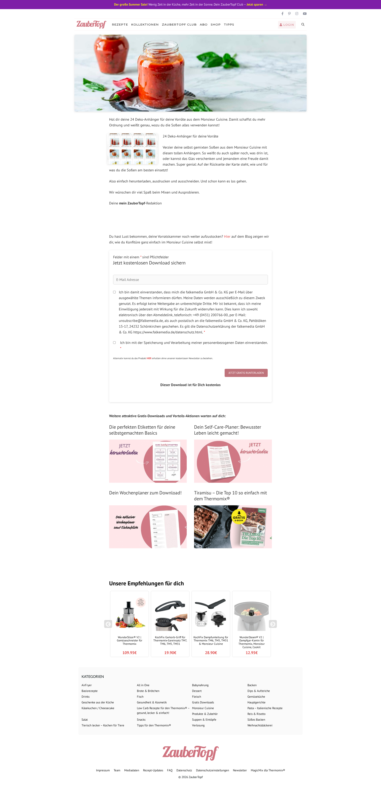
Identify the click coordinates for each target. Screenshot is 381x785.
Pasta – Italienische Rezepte (265, 708)
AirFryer (87, 685)
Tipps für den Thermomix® (154, 725)
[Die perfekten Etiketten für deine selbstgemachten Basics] (148, 479)
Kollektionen (145, 24)
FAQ (169, 770)
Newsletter (240, 770)
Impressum (103, 770)
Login (288, 25)
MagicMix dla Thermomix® (268, 770)
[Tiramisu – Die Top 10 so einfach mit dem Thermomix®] (233, 545)
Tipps (229, 24)
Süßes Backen (256, 719)
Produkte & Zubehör (205, 714)
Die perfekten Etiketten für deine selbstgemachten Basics (142, 430)
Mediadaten (131, 770)
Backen (252, 685)
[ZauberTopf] (92, 25)
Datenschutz (184, 770)
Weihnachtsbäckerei (259, 725)
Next (273, 626)
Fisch (140, 696)
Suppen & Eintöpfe (204, 719)
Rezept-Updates (153, 770)
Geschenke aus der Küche (98, 702)
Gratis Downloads (203, 702)
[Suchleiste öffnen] (303, 25)
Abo (204, 24)
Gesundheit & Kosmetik (152, 702)
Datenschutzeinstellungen (212, 770)
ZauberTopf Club (179, 24)
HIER (149, 358)
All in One (143, 685)
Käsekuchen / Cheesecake (98, 708)
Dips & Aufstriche (258, 691)
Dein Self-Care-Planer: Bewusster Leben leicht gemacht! (227, 430)
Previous (108, 626)
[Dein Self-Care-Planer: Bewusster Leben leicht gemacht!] (233, 479)
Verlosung (198, 725)
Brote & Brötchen (148, 691)
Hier (227, 236)
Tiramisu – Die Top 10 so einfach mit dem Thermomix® (230, 496)
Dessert (197, 691)
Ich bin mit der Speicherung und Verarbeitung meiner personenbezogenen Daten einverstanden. (194, 345)
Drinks (85, 696)
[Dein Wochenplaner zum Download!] (148, 545)
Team (117, 770)
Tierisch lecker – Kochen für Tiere (103, 725)
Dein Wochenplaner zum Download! (145, 493)
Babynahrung (200, 685)
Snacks (141, 719)
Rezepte (120, 24)
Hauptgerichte (256, 702)
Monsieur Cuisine (203, 708)
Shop (216, 24)
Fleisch (196, 696)
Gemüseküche (256, 696)
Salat (85, 719)
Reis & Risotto (256, 714)
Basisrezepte (90, 691)
